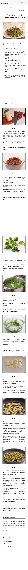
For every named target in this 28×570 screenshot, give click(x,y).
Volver (22, 10)
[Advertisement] (14, 89)
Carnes (11, 7)
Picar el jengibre (8, 546)
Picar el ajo (7, 543)
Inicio (5, 7)
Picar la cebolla (8, 541)
